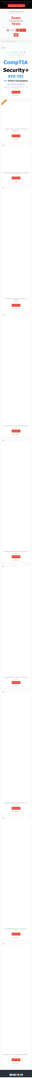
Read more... (21, 6)
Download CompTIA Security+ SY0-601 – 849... (16, 803)
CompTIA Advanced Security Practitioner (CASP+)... (16, 426)
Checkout (22, 30)
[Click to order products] (25, 52)
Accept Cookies (12, 6)
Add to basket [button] (16, 92)
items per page (21, 55)
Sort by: (8, 52)
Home (2, 41)
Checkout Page (12, 13)
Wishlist (18, 13)
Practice (16, 20)
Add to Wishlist (15, 95)
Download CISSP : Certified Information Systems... (16, 1054)
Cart (22, 13)
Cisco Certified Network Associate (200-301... (16, 929)
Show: (9, 55)
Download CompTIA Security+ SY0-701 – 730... (16, 87)
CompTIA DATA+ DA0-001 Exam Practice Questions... (16, 299)
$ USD (12, 30)
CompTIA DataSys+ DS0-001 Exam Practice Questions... (16, 129)
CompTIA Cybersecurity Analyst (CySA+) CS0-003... (16, 173)
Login (16, 10)
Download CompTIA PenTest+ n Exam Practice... (16, 551)
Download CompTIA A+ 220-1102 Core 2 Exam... (16, 677)
